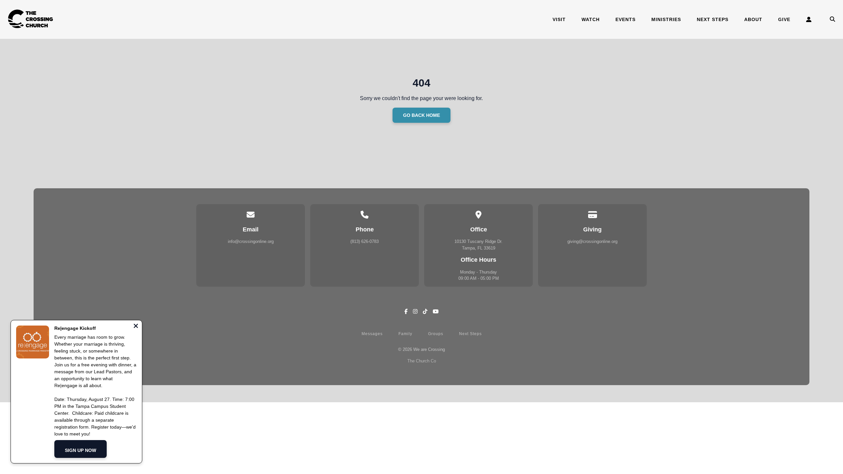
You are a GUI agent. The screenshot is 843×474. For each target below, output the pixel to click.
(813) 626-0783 (364, 241)
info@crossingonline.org (251, 241)
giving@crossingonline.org (592, 241)
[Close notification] (136, 326)
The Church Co (421, 360)
